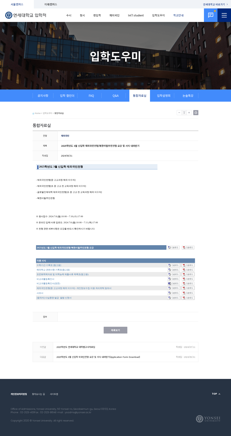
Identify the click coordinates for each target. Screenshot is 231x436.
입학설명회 (164, 95)
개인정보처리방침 (19, 394)
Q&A (116, 95)
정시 (82, 15)
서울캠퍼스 (17, 4)
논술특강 (188, 95)
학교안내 (178, 15)
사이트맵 (54, 394)
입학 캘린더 (67, 95)
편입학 (97, 15)
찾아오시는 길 (38, 394)
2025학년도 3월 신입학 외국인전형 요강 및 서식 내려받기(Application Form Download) (98, 356)
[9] (210, 15)
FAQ (91, 95)
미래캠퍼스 (50, 4)
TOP (214, 393)
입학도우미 (158, 15)
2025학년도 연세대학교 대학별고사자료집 (75, 347)
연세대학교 (214, 4)
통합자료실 (139, 95)
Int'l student (136, 15)
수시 (68, 15)
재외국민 (114, 15)
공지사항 (43, 95)
